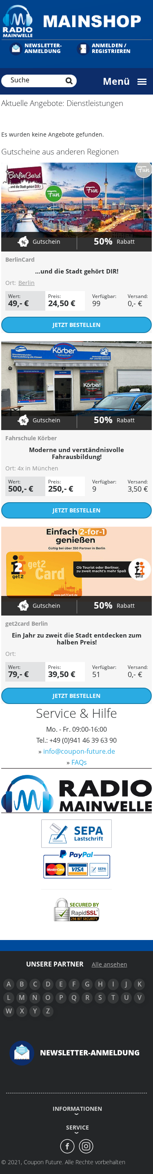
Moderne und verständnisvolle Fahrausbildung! (76, 453)
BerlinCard (20, 259)
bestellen (76, 325)
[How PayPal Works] (76, 863)
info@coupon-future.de (79, 751)
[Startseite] (76, 20)
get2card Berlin (26, 623)
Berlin (26, 283)
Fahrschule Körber (31, 438)
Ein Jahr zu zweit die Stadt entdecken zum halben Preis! (77, 638)
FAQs (79, 762)
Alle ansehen (109, 964)
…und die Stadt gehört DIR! (76, 271)
